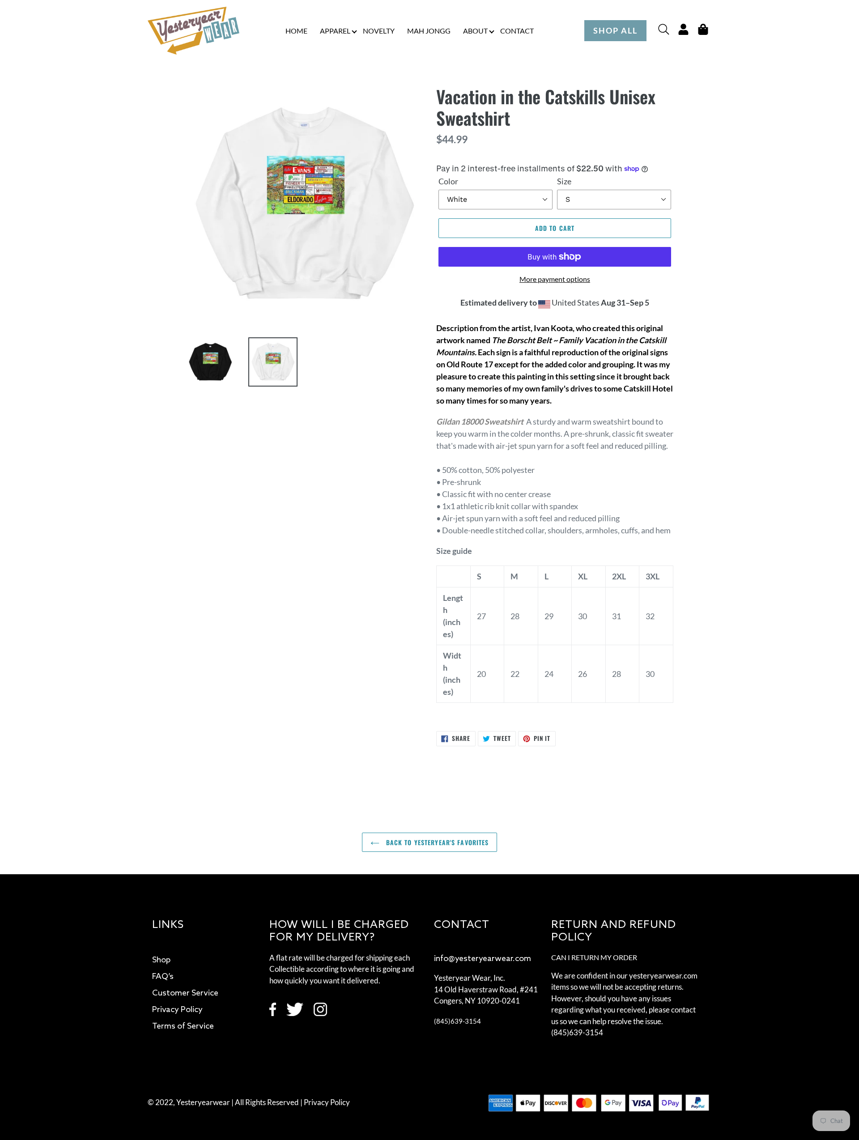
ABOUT (475, 30)
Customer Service (185, 993)
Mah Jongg (429, 30)
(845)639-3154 (457, 1021)
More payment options (554, 279)
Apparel (335, 30)
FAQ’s (163, 977)
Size (564, 181)
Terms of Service (183, 1026)
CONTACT (517, 30)
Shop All (615, 30)
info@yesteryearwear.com (482, 959)
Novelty (379, 30)
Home (296, 30)
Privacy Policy (177, 1010)
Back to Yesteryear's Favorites (436, 842)
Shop (161, 960)
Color (448, 181)
